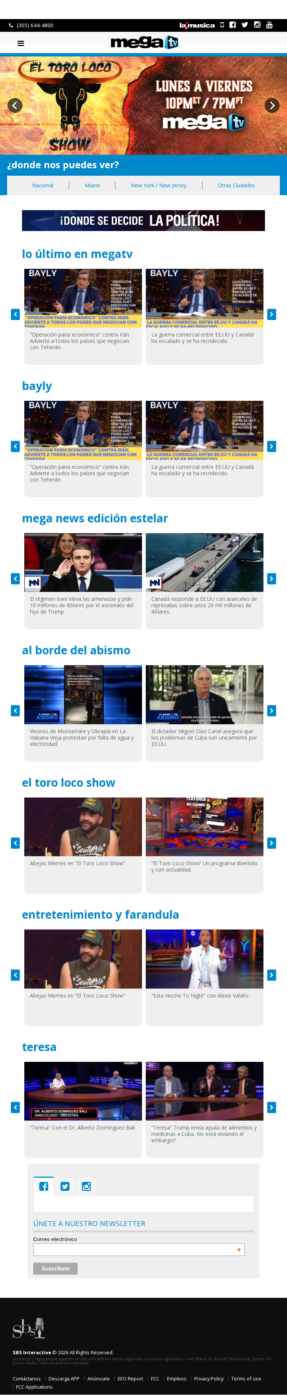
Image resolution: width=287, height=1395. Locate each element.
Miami (92, 185)
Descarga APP (64, 1378)
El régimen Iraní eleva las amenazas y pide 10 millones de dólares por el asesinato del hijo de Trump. (81, 605)
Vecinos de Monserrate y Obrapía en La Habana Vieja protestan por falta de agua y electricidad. (82, 737)
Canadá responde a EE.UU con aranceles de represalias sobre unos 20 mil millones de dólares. (204, 605)
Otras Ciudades (236, 185)
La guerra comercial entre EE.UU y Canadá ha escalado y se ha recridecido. (202, 337)
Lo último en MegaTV (77, 253)
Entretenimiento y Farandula (100, 914)
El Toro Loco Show (68, 782)
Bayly (37, 385)
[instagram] (257, 24)
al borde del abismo (76, 650)
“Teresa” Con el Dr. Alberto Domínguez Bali (82, 1127)
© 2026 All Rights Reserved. (63, 1352)
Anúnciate (98, 1378)
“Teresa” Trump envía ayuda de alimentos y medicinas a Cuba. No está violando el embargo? (204, 1134)
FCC (155, 1378)
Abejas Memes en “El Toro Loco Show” (77, 863)
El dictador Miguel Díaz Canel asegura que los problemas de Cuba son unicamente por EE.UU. (204, 737)
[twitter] (245, 24)
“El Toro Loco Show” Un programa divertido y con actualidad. (204, 866)
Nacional (42, 185)
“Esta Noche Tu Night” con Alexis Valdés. (200, 995)
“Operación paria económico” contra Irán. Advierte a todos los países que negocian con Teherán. (80, 341)
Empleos (176, 1378)
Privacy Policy (208, 1378)
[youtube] (269, 24)
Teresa (39, 1046)
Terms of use (246, 1378)
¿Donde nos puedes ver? (63, 164)
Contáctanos (27, 1378)
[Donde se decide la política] (143, 220)
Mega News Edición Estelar (95, 518)
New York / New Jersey (158, 185)
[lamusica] (197, 24)
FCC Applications (34, 1386)
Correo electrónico (137, 1239)
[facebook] (232, 24)
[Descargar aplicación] (222, 24)
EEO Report (130, 1378)
